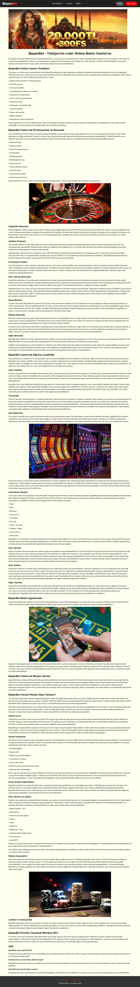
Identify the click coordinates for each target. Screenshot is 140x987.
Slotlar (78, 3)
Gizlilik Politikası (64, 980)
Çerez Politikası (76, 980)
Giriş (120, 4)
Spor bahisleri (57, 3)
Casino (69, 3)
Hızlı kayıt (131, 4)
